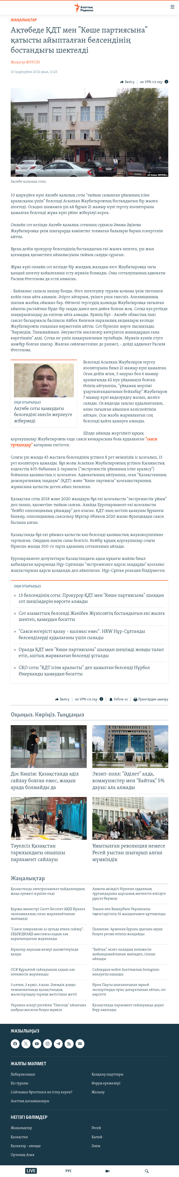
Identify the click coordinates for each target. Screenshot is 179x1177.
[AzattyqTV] (107, 1171)
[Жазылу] (80, 1043)
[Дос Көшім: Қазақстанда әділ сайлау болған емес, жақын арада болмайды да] (49, 746)
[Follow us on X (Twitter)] (25, 1043)
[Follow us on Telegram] (58, 1043)
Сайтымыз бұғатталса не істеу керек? (41, 1092)
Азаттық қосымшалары (30, 1101)
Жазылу (98, 1092)
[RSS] (69, 1043)
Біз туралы (19, 1083)
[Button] (127, 82)
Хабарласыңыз (23, 1074)
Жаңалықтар (21, 1128)
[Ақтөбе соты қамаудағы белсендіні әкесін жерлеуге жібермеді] (44, 380)
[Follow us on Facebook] (15, 1043)
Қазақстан (19, 1137)
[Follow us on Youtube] (36, 1043)
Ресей (96, 1128)
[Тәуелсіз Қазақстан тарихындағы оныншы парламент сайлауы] (49, 818)
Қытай (97, 1137)
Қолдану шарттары (107, 1074)
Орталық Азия (22, 1155)
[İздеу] (147, 1171)
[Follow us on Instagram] (47, 1043)
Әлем (96, 1146)
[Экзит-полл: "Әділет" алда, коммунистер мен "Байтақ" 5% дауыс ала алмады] (130, 746)
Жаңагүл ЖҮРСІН (25, 62)
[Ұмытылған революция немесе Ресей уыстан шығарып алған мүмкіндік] (130, 818)
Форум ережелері (106, 1083)
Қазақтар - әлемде (26, 1146)
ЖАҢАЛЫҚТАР (24, 20)
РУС (68, 1171)
